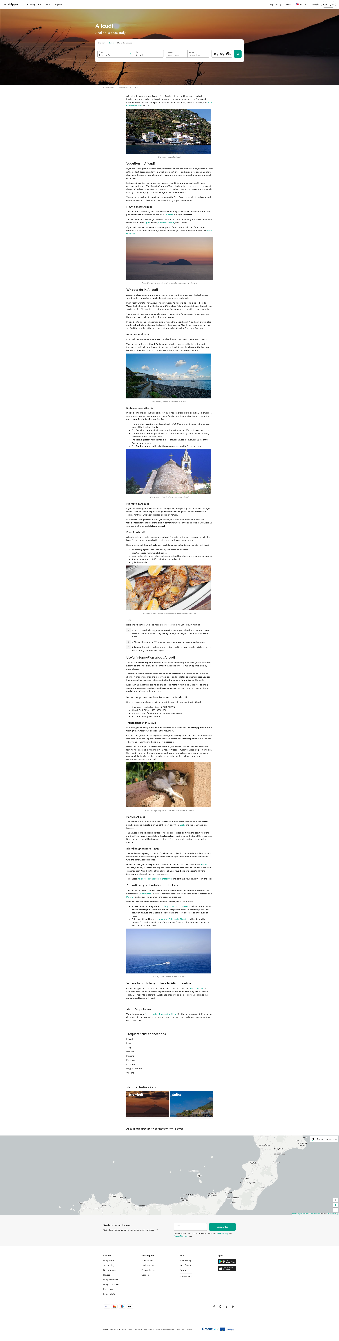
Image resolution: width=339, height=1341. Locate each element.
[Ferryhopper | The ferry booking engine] (10, 4)
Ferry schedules (110, 1279)
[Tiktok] (226, 1306)
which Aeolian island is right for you (155, 878)
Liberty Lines (145, 893)
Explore (58, 4)
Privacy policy (148, 1329)
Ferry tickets (108, 88)
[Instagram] (220, 1306)
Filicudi (171, 222)
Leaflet (294, 1214)
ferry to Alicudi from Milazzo (177, 906)
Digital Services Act (184, 1329)
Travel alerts (186, 1276)
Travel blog (108, 1265)
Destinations (123, 88)
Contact (184, 1270)
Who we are (147, 1260)
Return (111, 43)
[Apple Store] (227, 1268)
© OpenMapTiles (314, 1214)
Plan (48, 4)
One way (101, 43)
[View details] (157, 1230)
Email (177, 1225)
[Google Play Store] (227, 1261)
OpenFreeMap (303, 1214)
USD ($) (314, 4)
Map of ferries (196, 988)
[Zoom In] (335, 1205)
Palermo (169, 214)
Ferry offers (35, 4)
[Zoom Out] (335, 1210)
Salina (204, 864)
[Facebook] (214, 1306)
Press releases (148, 1270)
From (101, 52)
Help (288, 4)
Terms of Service (180, 1236)
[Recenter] (335, 1200)
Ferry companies (111, 1284)
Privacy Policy (222, 1233)
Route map (108, 1289)
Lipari (147, 222)
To (137, 52)
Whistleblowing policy (165, 1329)
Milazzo (130, 1051)
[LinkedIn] (233, 1306)
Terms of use (126, 1329)
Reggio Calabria (134, 1068)
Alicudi (135, 88)
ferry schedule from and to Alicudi (161, 1014)
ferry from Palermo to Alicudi (172, 919)
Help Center (186, 1265)
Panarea (162, 222)
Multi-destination (124, 43)
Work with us (147, 1265)
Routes (106, 1274)
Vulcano (130, 1072)
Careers (145, 1274)
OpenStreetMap (332, 1214)
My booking (276, 4)
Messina (130, 1055)
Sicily (182, 824)
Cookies (137, 1329)
